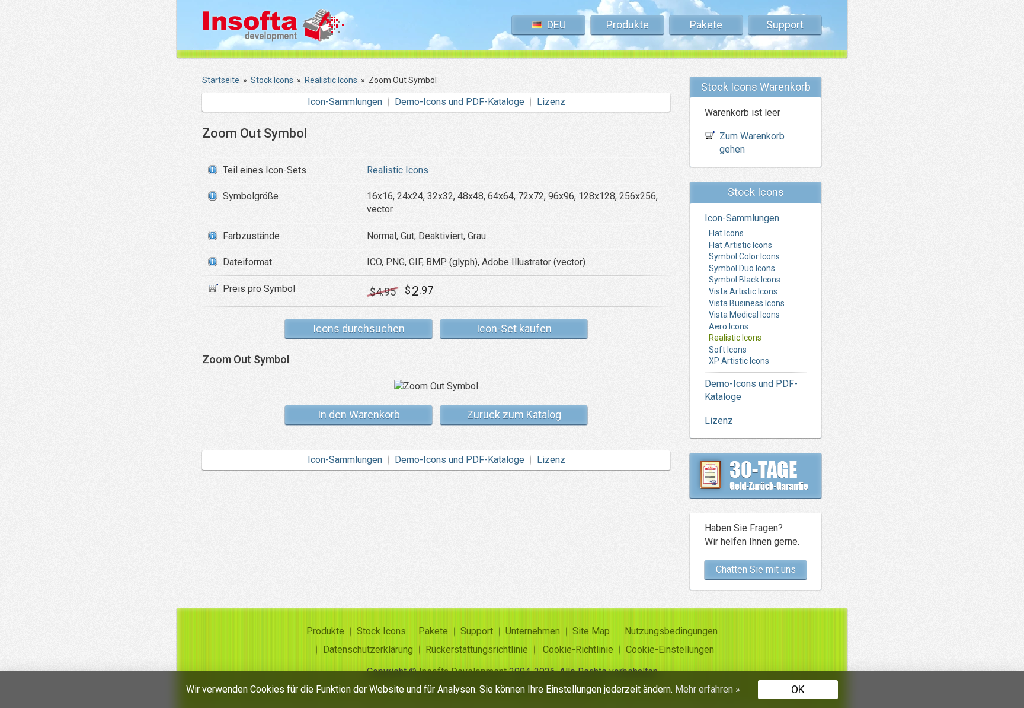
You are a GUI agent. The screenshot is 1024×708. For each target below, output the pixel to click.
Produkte (627, 24)
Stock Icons (381, 631)
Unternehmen (532, 631)
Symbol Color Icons (744, 256)
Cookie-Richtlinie (578, 649)
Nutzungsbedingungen (671, 631)
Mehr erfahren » (707, 689)
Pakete (706, 24)
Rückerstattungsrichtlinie (476, 649)
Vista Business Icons (747, 303)
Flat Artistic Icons (740, 245)
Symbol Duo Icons (742, 268)
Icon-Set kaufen (514, 328)
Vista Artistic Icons (743, 291)
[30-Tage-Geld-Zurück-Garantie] (755, 475)
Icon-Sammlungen (345, 101)
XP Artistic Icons (739, 361)
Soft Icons (728, 349)
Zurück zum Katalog (514, 414)
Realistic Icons (397, 170)
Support (785, 24)
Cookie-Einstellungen (670, 649)
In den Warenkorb (359, 414)
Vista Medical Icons (744, 314)
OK (798, 689)
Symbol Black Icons (744, 279)
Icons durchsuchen (359, 328)
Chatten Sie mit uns (756, 569)
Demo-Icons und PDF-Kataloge (459, 101)
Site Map (591, 631)
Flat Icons (726, 233)
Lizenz (551, 101)
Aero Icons (728, 326)
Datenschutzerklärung (368, 649)
